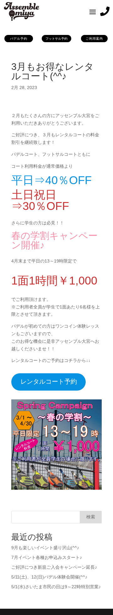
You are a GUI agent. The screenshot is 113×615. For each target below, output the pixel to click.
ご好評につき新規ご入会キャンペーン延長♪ (54, 567)
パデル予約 (18, 38)
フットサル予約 (56, 38)
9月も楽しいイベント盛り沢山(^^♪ (45, 547)
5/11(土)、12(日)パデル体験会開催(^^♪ (49, 576)
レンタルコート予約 (48, 381)
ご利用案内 (94, 38)
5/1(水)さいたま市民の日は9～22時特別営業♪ (56, 586)
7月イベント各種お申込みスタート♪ (46, 557)
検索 (90, 516)
